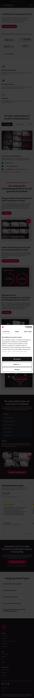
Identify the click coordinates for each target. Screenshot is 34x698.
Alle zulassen (17, 359)
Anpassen (16, 364)
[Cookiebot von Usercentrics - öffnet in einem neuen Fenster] (25, 327)
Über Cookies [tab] (28, 331)
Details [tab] (17, 331)
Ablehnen (17, 369)
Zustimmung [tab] (6, 331)
